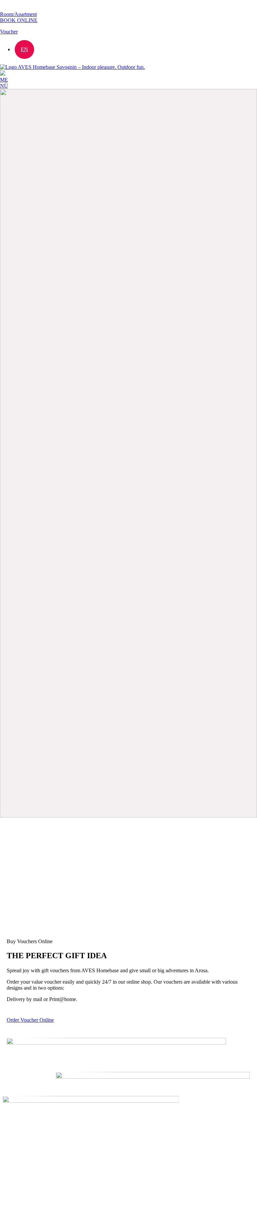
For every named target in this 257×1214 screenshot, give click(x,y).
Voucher (9, 31)
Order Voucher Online (30, 1020)
